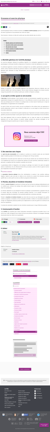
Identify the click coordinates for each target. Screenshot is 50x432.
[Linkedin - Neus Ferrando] (19, 234)
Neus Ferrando (5, 23)
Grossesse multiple (17, 310)
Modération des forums (22, 402)
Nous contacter (7, 407)
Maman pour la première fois (19, 304)
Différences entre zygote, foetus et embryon (22, 292)
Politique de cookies (22, 396)
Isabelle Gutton (15, 23)
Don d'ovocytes (17, 318)
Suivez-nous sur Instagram (31, 140)
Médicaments (16, 306)
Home (22, 9)
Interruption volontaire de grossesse (21, 294)
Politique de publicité (22, 398)
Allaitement (16, 333)
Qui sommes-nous (8, 390)
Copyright (20, 404)
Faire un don (36, 222)
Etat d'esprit (16, 312)
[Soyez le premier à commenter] (48, 27)
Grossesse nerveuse (18, 320)
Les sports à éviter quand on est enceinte (14, 44)
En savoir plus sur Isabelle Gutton (18, 253)
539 (39, 1)
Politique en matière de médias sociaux (24, 400)
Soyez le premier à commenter (26, 222)
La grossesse (26, 9)
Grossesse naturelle (18, 290)
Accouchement (17, 329)
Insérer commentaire (25, 369)
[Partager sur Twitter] (4, 27)
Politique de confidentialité (23, 394)
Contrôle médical (17, 300)
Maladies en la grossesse (19, 327)
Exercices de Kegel (17, 277)
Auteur (7, 52)
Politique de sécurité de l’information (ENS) (9, 398)
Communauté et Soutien (11, 50)
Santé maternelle (17, 302)
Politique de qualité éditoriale (24, 392)
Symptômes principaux (18, 298)
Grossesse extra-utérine (18, 316)
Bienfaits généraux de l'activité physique (14, 42)
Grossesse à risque (17, 308)
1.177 (48, 1)
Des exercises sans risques (11, 46)
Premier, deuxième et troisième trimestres (14, 48)
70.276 (6, 264)
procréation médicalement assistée (23, 261)
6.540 (43, 1)
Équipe (6, 392)
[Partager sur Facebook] (6, 27)
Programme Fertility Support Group (10, 395)
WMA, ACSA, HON (13, 1)
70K (34, 1)
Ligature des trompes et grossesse (20, 323)
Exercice (15, 331)
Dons (19, 406)
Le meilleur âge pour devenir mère (20, 314)
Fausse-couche (17, 325)
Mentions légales (21, 390)
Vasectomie (16, 321)
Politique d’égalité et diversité (10, 401)
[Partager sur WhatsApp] (2, 27)
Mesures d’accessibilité (9, 403)
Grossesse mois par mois (19, 296)
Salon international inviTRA (10, 405)
